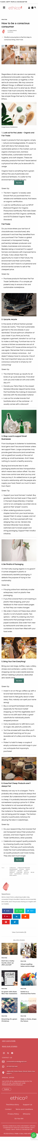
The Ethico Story (12, 1104)
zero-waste (13, 875)
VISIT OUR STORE (9, 1041)
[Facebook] (12, 1053)
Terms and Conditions (24, 1109)
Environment (14, 869)
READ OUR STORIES (9, 1046)
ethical (21, 869)
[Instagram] (4, 1053)
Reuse (32, 872)
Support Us (27, 1104)
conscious (13, 867)
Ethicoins (26, 1114)
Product (12, 872)
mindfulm (13, 870)
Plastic (26, 870)
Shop (11, 873)
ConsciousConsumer (24, 867)
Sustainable (18, 873)
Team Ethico (13, 30)
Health (28, 869)
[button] (4, 7)
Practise (4, 19)
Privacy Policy (13, 1114)
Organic (19, 870)
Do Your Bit (19, 1118)
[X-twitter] (8, 1053)
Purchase (19, 872)
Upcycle (25, 873)
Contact (8, 1109)
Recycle (26, 872)
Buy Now (19, 182)
